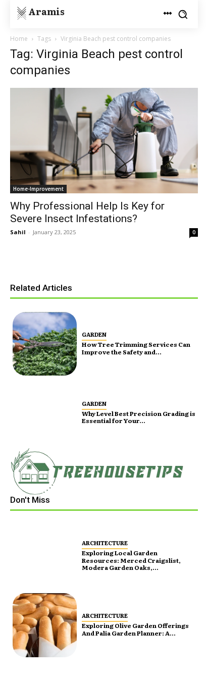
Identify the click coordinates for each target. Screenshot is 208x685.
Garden (94, 334)
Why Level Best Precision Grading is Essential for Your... (138, 417)
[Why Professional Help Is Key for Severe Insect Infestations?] (104, 140)
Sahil (18, 232)
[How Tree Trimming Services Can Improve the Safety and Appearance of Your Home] (45, 344)
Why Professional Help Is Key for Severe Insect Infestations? (87, 212)
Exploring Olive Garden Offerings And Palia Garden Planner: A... (135, 629)
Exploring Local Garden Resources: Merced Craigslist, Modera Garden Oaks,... (131, 560)
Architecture (105, 543)
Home (19, 38)
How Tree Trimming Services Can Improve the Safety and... (136, 348)
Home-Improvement (38, 188)
